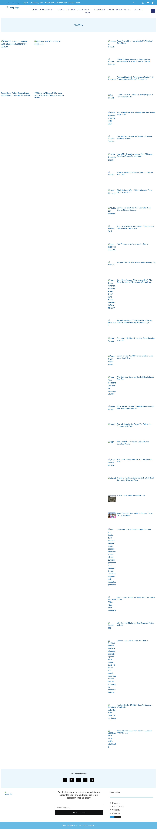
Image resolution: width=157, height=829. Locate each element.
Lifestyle (138, 10)
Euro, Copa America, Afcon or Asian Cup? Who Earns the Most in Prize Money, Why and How (134, 281)
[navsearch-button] (153, 11)
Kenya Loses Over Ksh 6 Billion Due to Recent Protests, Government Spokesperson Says (134, 321)
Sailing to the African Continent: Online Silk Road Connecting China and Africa (135, 479)
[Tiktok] (153, 2)
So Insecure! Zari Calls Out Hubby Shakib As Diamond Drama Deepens (134, 209)
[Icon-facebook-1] (65, 780)
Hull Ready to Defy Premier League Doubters (134, 529)
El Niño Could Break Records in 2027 (131, 496)
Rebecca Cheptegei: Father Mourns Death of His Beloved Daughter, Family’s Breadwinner (135, 78)
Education (71, 10)
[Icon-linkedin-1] (85, 780)
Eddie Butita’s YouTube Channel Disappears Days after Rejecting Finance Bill (135, 407)
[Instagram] (138, 2)
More (87, 12)
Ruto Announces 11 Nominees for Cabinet (132, 244)
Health (119, 10)
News (35, 10)
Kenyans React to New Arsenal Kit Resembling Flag (136, 262)
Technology (99, 10)
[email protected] (12, 3)
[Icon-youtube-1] (78, 780)
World (127, 10)
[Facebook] (128, 2)
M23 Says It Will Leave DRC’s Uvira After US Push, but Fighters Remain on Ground (49, 95)
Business (61, 10)
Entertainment (46, 10)
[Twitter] (133, 2)
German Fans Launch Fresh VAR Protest (132, 641)
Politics (110, 10)
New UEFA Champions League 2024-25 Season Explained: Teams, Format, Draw (135, 155)
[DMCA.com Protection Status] (115, 817)
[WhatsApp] (143, 2)
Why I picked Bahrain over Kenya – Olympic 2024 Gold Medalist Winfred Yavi (135, 227)
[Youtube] (148, 2)
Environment (84, 10)
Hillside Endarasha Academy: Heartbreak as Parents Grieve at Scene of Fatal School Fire (133, 60)
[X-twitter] (72, 780)
